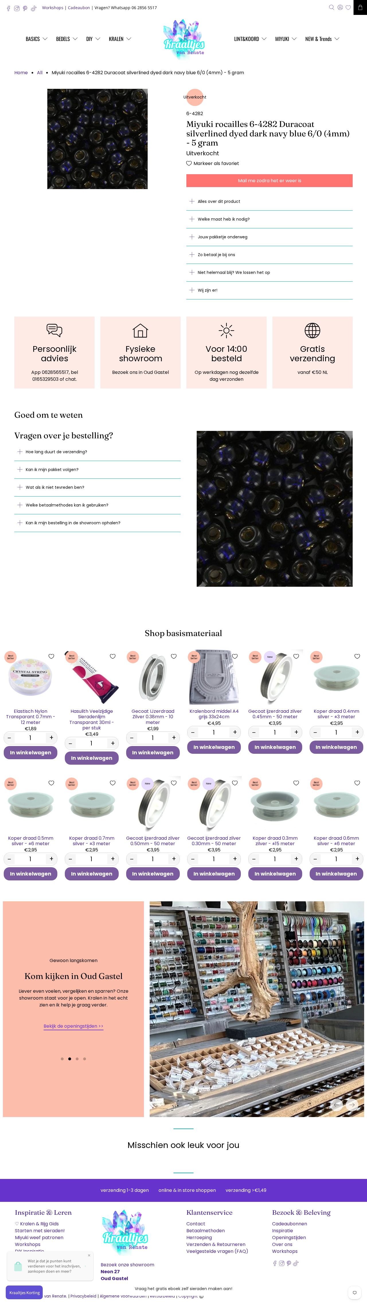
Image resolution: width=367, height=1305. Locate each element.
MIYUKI (282, 38)
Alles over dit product (219, 201)
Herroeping (199, 1237)
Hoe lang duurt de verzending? (56, 452)
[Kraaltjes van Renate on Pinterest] (26, 10)
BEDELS (63, 38)
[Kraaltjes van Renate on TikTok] (35, 10)
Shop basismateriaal (183, 633)
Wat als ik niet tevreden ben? (55, 487)
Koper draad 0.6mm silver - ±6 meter (336, 840)
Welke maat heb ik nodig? (224, 219)
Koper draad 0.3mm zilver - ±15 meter (275, 840)
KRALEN (116, 38)
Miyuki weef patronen (39, 1237)
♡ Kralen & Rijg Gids (37, 1223)
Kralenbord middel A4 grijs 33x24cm (214, 713)
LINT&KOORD (246, 38)
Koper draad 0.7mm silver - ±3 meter (91, 840)
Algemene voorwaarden (123, 1296)
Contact (195, 1223)
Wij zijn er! (207, 290)
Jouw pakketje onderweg (222, 237)
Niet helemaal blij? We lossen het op (234, 272)
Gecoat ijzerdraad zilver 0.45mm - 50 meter (275, 713)
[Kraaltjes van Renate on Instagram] (18, 10)
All (39, 72)
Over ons (282, 1244)
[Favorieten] (348, 8)
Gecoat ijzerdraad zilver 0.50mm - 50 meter (153, 840)
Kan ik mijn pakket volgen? (52, 469)
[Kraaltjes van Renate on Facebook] (10, 10)
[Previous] (336, 1105)
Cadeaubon (79, 7)
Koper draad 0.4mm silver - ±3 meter (336, 713)
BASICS (33, 38)
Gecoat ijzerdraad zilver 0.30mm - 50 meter (214, 840)
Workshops (52, 7)
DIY (89, 38)
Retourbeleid (162, 1296)
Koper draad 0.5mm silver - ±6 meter (30, 840)
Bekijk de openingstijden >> (74, 1026)
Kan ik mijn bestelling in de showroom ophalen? (73, 523)
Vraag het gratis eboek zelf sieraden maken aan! (183, 1289)
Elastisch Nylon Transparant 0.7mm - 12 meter (30, 716)
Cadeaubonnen (289, 1223)
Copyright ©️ (191, 1296)
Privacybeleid (83, 1296)
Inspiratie (282, 1230)
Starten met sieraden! (40, 1230)
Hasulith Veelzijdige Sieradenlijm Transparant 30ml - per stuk (91, 719)
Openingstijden (289, 1237)
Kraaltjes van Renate (46, 1296)
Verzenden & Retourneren (215, 1244)
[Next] (352, 1105)
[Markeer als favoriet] (51, 656)
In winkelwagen (30, 752)
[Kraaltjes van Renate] (183, 38)
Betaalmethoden (205, 1230)
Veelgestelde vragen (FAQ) (217, 1251)
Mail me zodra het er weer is (269, 180)
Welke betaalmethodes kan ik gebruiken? (67, 505)
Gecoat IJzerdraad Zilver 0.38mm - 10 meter (153, 716)
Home (21, 72)
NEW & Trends (318, 38)
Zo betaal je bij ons (216, 255)
